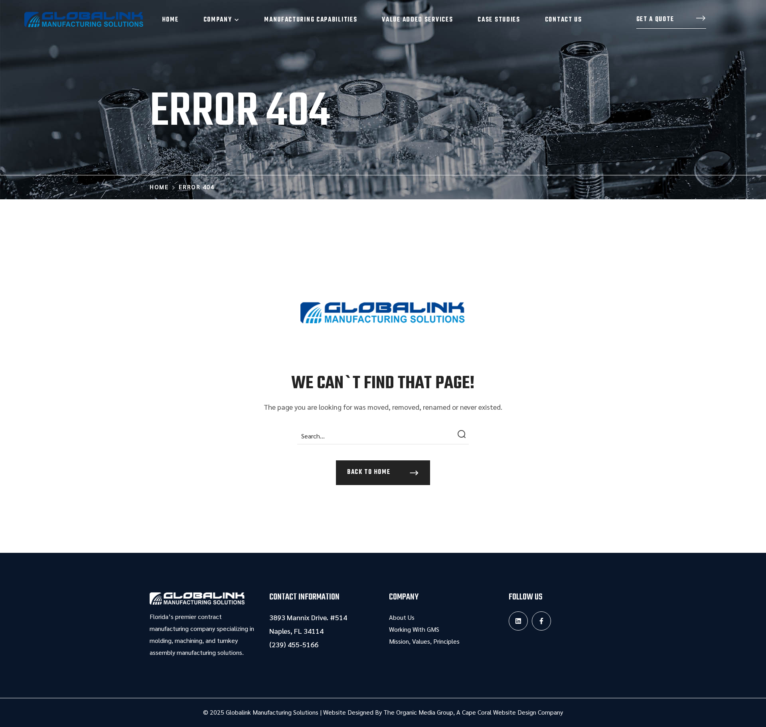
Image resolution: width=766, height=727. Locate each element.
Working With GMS (414, 629)
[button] (671, 20)
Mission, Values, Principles (424, 641)
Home (159, 187)
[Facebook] (541, 621)
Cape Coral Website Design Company (512, 712)
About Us (402, 617)
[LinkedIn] (518, 621)
